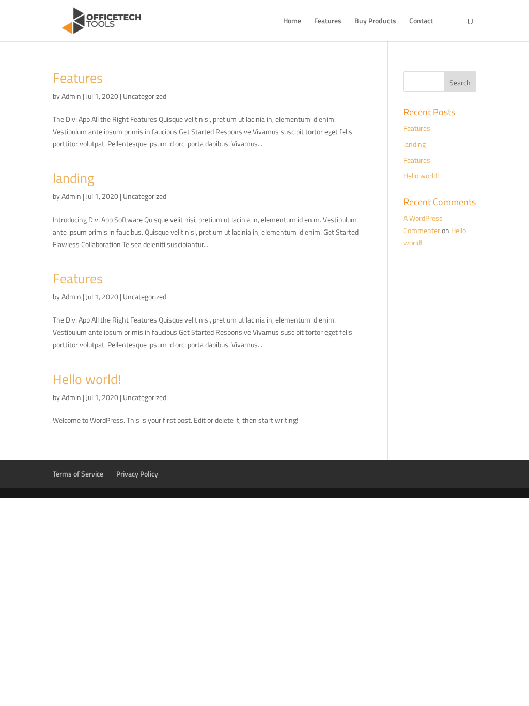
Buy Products (375, 21)
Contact (421, 21)
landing (73, 178)
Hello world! (87, 379)
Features (327, 21)
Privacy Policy (137, 473)
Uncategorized (144, 95)
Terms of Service (78, 473)
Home (292, 21)
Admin (71, 95)
